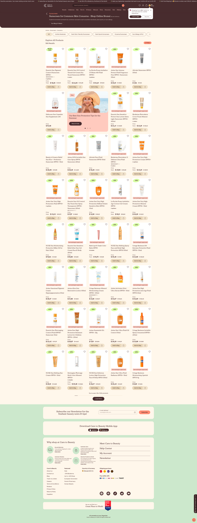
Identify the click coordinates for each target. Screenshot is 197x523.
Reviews (49, 486)
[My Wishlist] (139, 5)
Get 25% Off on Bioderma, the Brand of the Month (93, 1)
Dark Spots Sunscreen (102, 34)
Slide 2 (90, 128)
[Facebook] (108, 493)
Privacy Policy (51, 489)
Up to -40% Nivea (69, 476)
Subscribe (144, 412)
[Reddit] (122, 493)
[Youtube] (129, 493)
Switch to (135, 16)
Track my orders (52, 479)
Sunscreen (108, 10)
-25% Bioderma (69, 474)
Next (106, 110)
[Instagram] (101, 493)
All (49, 34)
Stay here (147, 16)
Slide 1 (88, 128)
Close (151, 10)
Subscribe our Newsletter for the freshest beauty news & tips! (56, 1)
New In (82, 10)
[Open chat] (194, 520)
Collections (71, 10)
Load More (98, 399)
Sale (77, 10)
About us (49, 471)
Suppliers (50, 494)
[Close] (195, 495)
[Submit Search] (123, 5)
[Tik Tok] (115, 493)
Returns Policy (51, 492)
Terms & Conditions (53, 484)
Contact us (50, 474)
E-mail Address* (104, 410)
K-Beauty (88, 10)
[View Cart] (146, 5)
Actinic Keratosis (60, 34)
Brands (64, 10)
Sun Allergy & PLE (138, 34)
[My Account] (143, 5)
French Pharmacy (69, 481)
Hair (114, 10)
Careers (49, 481)
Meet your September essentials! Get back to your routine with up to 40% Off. (134, 1)
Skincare (95, 10)
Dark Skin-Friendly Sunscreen (80, 34)
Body (101, 10)
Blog (48, 476)
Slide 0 (85, 128)
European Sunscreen (70, 479)
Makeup (119, 10)
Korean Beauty (68, 484)
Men (124, 10)
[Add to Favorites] (63, 49)
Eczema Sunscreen (121, 34)
